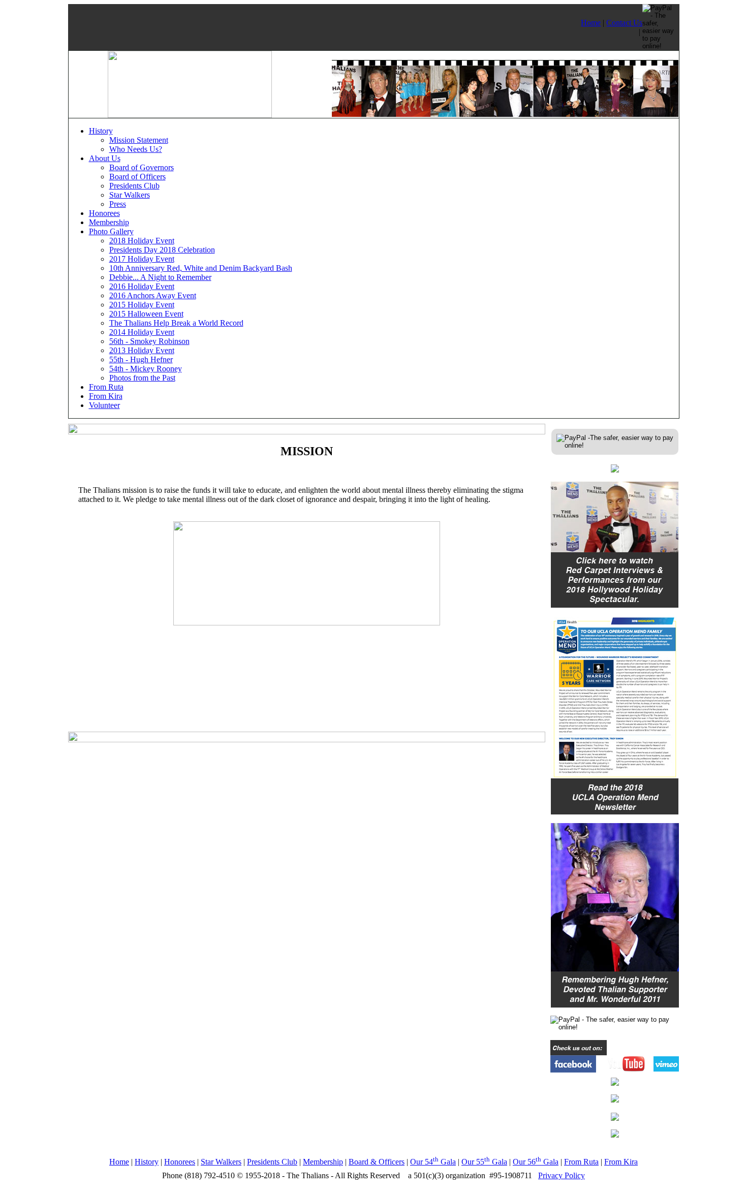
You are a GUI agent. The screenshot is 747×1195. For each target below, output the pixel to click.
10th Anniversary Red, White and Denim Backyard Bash (200, 268)
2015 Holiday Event (141, 304)
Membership (109, 222)
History (101, 131)
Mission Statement (138, 140)
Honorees (104, 213)
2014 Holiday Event (141, 332)
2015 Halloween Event (146, 313)
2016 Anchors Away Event (152, 295)
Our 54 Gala (433, 1161)
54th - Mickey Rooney (145, 368)
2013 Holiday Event (141, 350)
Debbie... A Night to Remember (160, 277)
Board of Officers (137, 176)
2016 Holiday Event (141, 286)
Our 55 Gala (484, 1161)
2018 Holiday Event (141, 240)
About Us (104, 158)
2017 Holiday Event (141, 259)
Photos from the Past (142, 377)
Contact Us (624, 22)
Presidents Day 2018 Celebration (162, 249)
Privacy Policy (561, 1175)
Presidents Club (134, 185)
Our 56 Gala (535, 1161)
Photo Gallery (111, 231)
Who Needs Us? (135, 149)
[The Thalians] (190, 115)
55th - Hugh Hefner (141, 359)
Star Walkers (129, 195)
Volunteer (104, 405)
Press (117, 204)
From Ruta (106, 387)
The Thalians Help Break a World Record (176, 323)
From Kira (105, 396)
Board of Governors (141, 167)
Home (591, 22)
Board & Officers (376, 1161)
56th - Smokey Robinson (149, 341)
